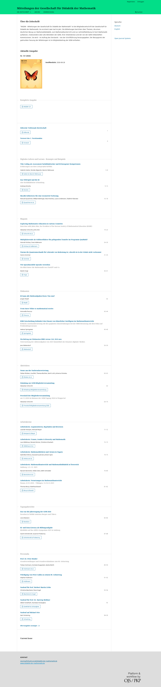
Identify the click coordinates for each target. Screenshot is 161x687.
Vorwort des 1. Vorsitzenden (31, 138)
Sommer (26, 259)
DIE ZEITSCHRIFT (23, 12)
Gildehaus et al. (28, 446)
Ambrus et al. (27, 459)
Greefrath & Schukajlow (31, 606)
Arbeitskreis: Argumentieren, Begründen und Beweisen (41, 427)
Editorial (26, 132)
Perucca (26, 315)
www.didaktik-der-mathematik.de (32, 663)
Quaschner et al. (28, 202)
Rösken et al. (27, 377)
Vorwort (26, 143)
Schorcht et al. (28, 234)
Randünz (26, 522)
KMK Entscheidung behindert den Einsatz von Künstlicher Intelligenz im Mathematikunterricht (61, 323)
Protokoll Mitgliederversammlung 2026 (36, 405)
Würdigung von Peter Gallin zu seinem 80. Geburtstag (41, 575)
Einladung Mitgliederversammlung (34, 390)
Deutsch (117, 26)
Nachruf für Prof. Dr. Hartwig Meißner (35, 600)
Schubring (26, 619)
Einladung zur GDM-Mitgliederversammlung (37, 383)
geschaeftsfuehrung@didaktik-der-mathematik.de (38, 661)
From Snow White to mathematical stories (36, 309)
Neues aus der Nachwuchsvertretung (34, 370)
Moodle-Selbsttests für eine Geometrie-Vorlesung (39, 196)
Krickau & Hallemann (30, 246)
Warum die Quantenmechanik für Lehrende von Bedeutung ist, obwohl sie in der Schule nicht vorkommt (60, 252)
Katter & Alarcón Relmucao (32, 174)
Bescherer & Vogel (29, 594)
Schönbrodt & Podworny (31, 537)
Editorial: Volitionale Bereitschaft (33, 128)
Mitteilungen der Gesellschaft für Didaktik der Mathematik (56, 8)
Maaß (25, 303)
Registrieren (131, 2)
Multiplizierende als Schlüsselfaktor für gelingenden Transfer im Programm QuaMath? (54, 240)
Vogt (25, 275)
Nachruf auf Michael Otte (30, 612)
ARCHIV (37, 12)
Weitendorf (27, 349)
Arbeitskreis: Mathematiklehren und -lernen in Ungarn (41, 452)
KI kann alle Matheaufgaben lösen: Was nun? (37, 296)
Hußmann (26, 581)
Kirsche (25, 190)
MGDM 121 (27, 107)
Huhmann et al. (28, 569)
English (117, 29)
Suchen (139, 12)
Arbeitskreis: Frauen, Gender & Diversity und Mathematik (42, 439)
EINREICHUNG (48, 12)
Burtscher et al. (28, 474)
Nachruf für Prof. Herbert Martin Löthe (35, 587)
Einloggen (140, 2)
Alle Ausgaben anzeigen (28, 626)
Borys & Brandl (28, 490)
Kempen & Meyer (29, 433)
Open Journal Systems (122, 38)
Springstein (27, 333)
